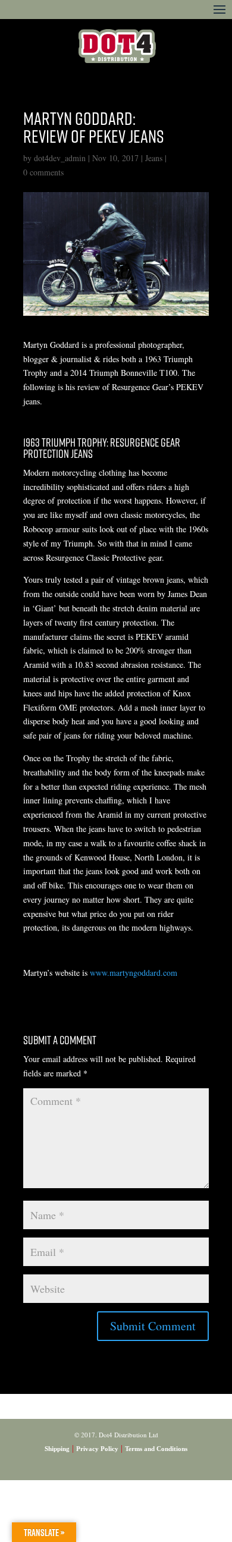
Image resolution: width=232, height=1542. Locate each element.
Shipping (57, 1448)
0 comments (43, 172)
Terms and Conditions (156, 1448)
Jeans (153, 158)
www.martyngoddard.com (133, 972)
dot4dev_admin (60, 158)
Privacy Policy (97, 1448)
